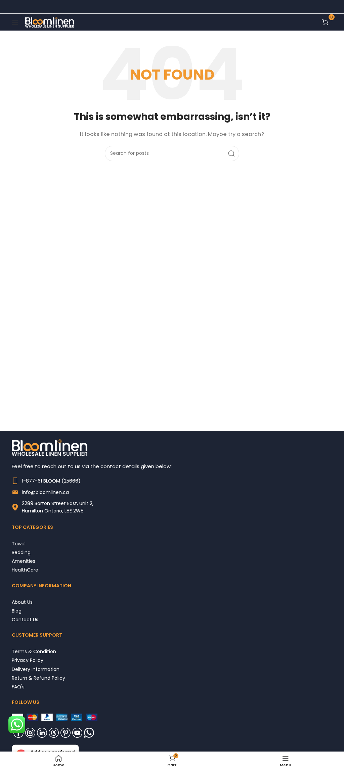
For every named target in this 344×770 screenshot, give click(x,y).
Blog (17, 610)
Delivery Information (35, 669)
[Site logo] (49, 21)
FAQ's (18, 686)
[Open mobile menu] (15, 22)
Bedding (21, 552)
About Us (22, 602)
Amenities (23, 561)
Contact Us (25, 619)
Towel (19, 543)
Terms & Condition (34, 651)
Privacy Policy (27, 660)
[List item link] (172, 481)
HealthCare (25, 570)
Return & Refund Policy (38, 678)
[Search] (231, 153)
